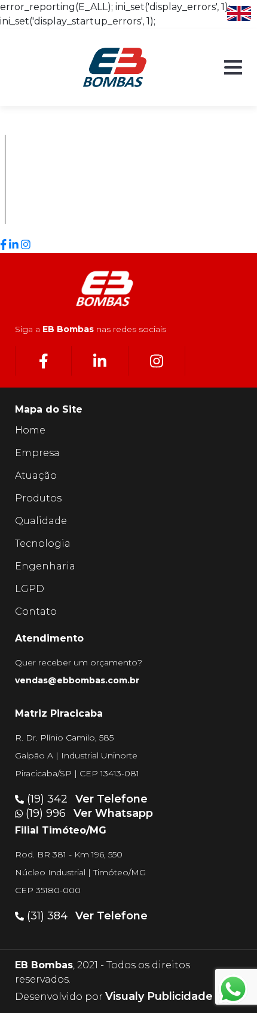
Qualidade (41, 520)
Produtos (38, 498)
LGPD (29, 588)
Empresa (37, 453)
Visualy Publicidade (159, 996)
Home (30, 430)
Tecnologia (43, 543)
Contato (36, 611)
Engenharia (45, 566)
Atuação (36, 475)
